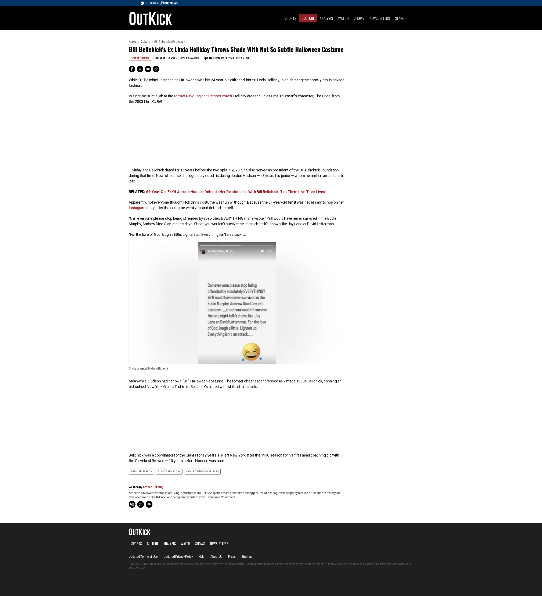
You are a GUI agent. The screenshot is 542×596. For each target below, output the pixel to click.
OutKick (151, 18)
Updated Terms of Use (143, 556)
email (149, 504)
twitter (140, 504)
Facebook (132, 69)
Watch (343, 18)
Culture (308, 18)
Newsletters (380, 18)
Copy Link (156, 69)
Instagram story (142, 208)
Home (133, 41)
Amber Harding (140, 57)
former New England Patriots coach (203, 96)
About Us (216, 556)
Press (232, 556)
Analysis (326, 18)
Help (202, 556)
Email (148, 69)
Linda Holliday (170, 471)
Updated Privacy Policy (178, 556)
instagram (132, 504)
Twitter (140, 69)
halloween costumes (203, 471)
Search (400, 18)
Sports (290, 18)
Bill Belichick (142, 471)
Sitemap (246, 556)
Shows (359, 18)
